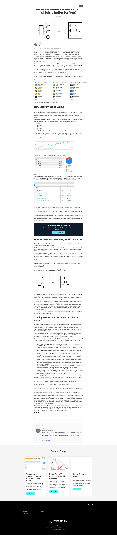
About (52, 525)
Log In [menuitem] (42, 511)
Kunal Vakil (41, 48)
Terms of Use (61, 525)
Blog (65, 525)
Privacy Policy (56, 525)
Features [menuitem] (25, 509)
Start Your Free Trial (58, 232)
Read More (30, 493)
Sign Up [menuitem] (42, 509)
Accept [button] (81, 5)
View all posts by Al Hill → (46, 440)
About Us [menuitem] (25, 511)
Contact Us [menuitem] (25, 513)
